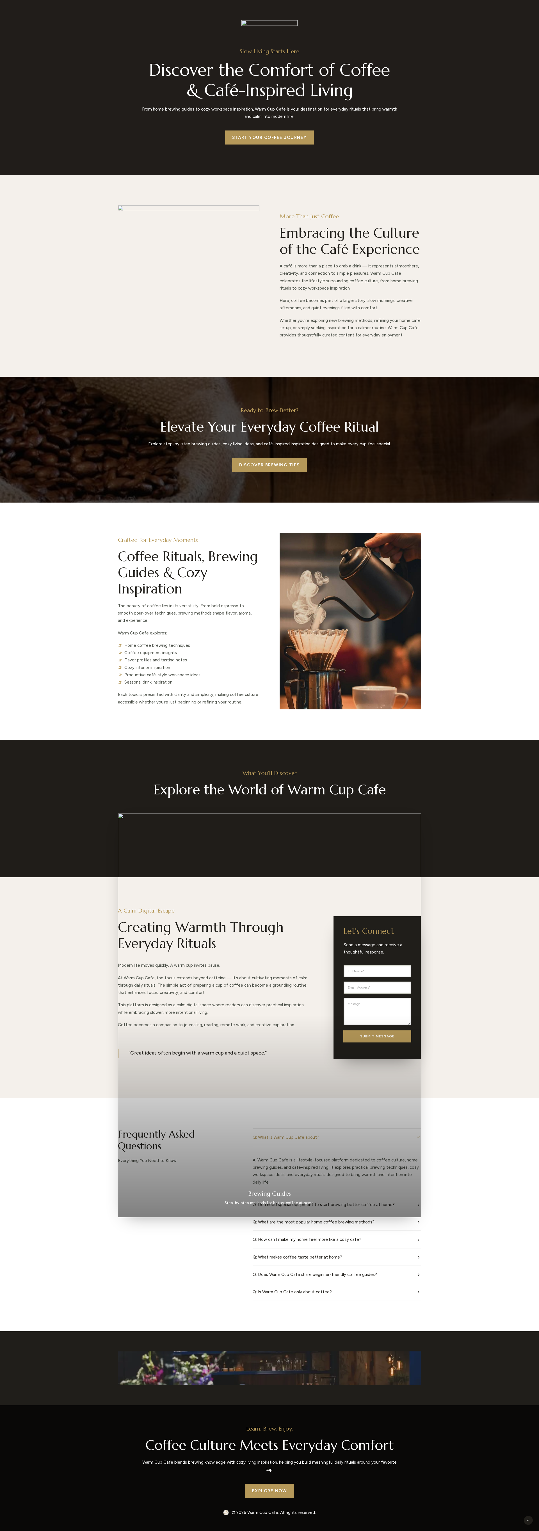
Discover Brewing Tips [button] (269, 464)
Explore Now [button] (269, 1490)
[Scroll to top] (528, 1520)
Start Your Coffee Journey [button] (269, 137)
